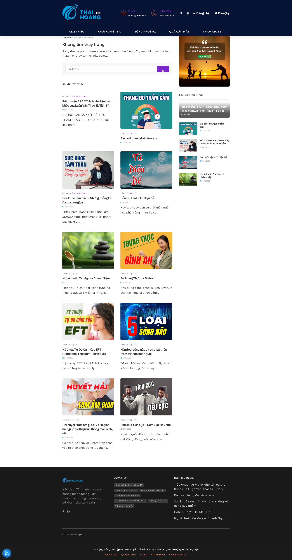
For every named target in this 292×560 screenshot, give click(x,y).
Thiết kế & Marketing (127, 495)
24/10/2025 (205, 181)
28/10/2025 (205, 147)
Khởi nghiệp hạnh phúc (128, 485)
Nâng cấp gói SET (178, 554)
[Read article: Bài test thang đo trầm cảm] (146, 110)
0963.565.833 (166, 15)
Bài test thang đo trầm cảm (138, 138)
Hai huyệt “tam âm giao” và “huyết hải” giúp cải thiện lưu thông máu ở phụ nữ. (87, 429)
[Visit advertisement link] (204, 61)
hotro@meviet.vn (137, 15)
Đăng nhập (203, 13)
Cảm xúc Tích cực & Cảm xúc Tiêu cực (145, 425)
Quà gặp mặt (179, 31)
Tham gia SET (213, 31)
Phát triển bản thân (74, 96)
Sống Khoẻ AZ (145, 31)
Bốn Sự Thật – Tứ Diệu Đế (137, 198)
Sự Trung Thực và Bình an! (137, 278)
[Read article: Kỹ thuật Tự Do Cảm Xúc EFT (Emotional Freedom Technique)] (88, 321)
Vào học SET (111, 554)
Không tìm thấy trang (84, 37)
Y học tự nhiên (71, 420)
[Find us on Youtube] (68, 511)
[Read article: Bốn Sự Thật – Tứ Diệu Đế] (146, 169)
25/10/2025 (205, 131)
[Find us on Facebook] (63, 511)
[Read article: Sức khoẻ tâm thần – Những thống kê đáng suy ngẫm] (88, 169)
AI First (144, 554)
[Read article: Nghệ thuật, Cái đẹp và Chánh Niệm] (88, 250)
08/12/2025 (187, 115)
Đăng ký (223, 13)
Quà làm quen (128, 554)
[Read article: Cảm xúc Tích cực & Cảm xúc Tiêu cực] (146, 396)
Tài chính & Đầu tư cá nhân (130, 501)
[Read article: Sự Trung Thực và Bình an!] (146, 250)
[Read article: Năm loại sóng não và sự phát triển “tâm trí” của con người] (146, 321)
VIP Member (158, 554)
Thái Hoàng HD (76, 534)
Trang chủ (66, 37)
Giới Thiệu (76, 31)
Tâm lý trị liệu (128, 133)
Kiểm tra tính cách (126, 490)
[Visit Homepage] (81, 11)
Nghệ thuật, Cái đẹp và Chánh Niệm (86, 278)
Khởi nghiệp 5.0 (109, 31)
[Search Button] (181, 13)
